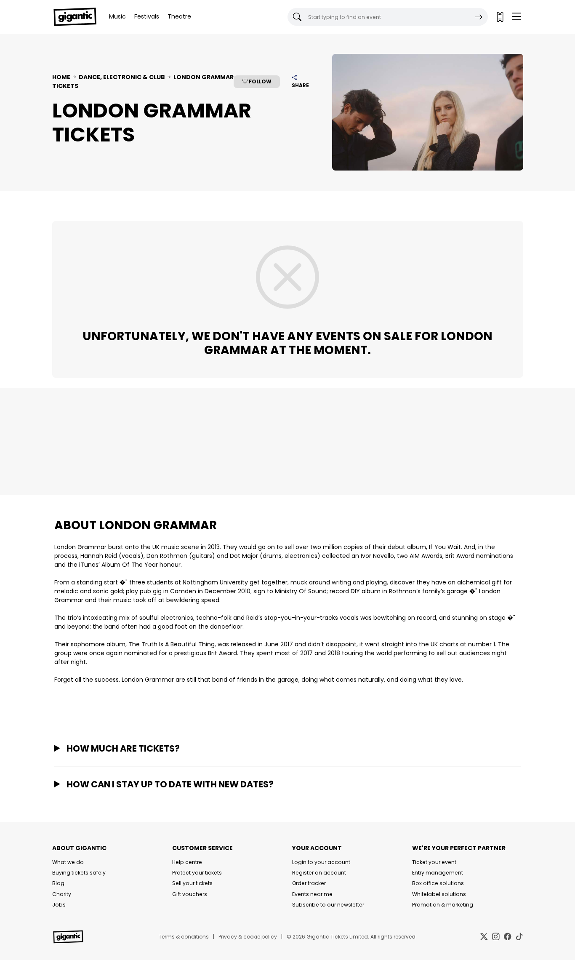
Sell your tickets (192, 883)
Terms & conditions (184, 936)
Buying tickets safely (79, 872)
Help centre (187, 862)
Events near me (312, 894)
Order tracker (309, 883)
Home (61, 77)
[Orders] (499, 17)
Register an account (319, 872)
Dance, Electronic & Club (122, 77)
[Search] (478, 17)
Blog (58, 883)
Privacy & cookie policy (247, 936)
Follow (260, 81)
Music (117, 16)
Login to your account (321, 862)
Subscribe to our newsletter (328, 904)
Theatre (179, 16)
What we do (68, 862)
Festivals (146, 16)
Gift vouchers (189, 894)
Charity (61, 894)
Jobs (59, 904)
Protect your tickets (197, 872)
